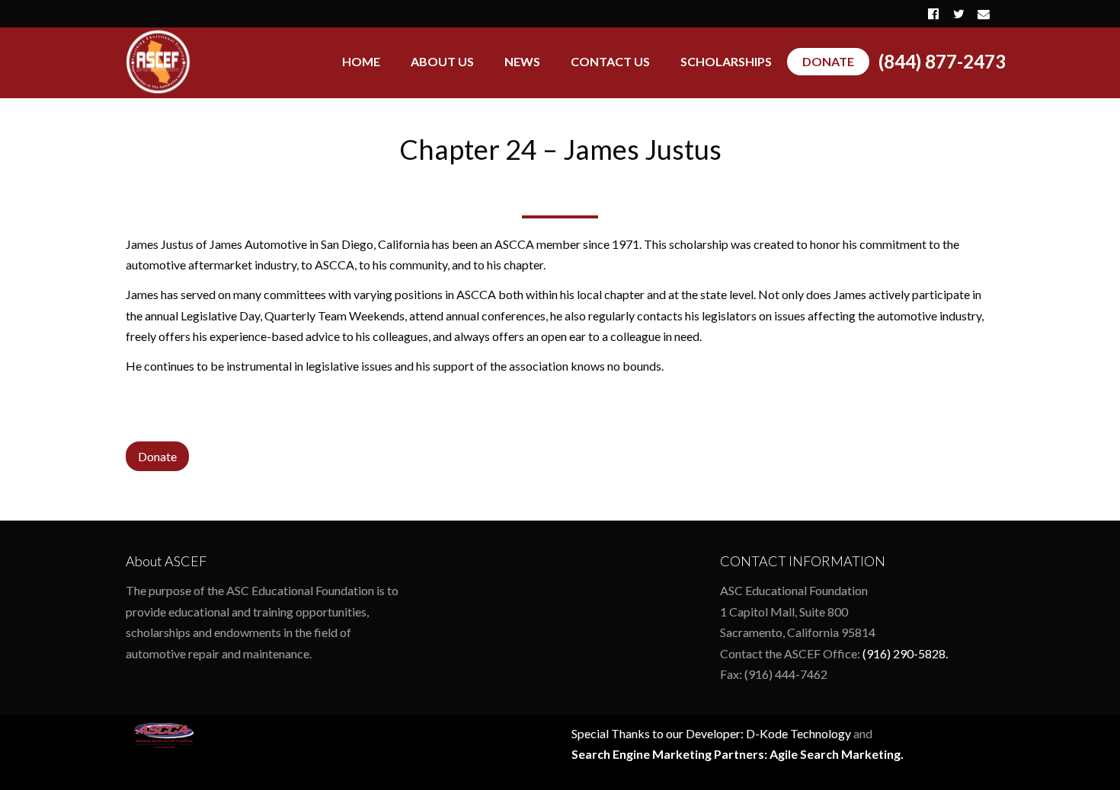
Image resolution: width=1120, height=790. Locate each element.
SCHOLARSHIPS (726, 61)
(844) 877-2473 (942, 61)
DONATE (828, 61)
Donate (157, 456)
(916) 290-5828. (905, 653)
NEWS (522, 61)
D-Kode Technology (798, 733)
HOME (361, 61)
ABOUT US (442, 61)
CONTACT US (610, 61)
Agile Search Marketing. (837, 754)
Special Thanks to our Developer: (658, 733)
